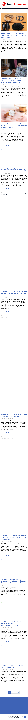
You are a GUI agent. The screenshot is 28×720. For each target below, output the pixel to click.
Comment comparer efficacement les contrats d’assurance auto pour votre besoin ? (13, 537)
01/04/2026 (4, 39)
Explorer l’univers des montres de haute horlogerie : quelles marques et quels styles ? (14, 126)
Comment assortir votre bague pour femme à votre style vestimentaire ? (14, 293)
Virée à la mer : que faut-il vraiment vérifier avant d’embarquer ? (14, 415)
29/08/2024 (4, 585)
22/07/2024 (4, 627)
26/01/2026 (4, 129)
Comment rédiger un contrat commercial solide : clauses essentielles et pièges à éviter (12, 80)
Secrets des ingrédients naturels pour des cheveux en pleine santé (13, 170)
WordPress (14, 716)
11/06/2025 (4, 418)
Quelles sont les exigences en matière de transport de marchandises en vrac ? (12, 623)
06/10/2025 (4, 173)
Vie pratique (10, 39)
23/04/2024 (4, 669)
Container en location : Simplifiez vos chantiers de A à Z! (13, 666)
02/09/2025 (4, 297)
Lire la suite (5, 54)
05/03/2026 (4, 84)
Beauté (9, 173)
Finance (9, 84)
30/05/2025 (4, 541)
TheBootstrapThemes (14, 717)
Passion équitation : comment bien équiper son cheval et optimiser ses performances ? (14, 35)
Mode (9, 129)
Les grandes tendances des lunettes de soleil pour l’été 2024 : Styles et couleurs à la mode (13, 581)
